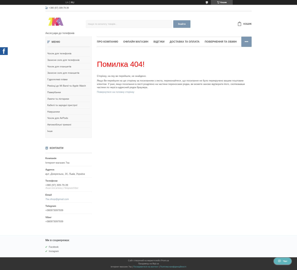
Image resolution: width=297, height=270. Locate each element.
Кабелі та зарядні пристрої (62, 105)
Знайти (182, 24)
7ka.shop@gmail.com (57, 199)
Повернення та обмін (221, 41)
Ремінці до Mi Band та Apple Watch (66, 85)
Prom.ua (165, 260)
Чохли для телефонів (59, 53)
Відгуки (158, 41)
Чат (285, 261)
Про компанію (107, 41)
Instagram (54, 251)
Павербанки (54, 92)
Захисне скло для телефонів (63, 60)
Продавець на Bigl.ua (148, 263)
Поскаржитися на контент (145, 267)
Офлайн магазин (135, 41)
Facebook (54, 247)
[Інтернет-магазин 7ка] (65, 21)
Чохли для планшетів (59, 66)
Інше (50, 131)
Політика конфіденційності (173, 267)
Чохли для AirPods (57, 118)
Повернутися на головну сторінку (115, 92)
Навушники (53, 111)
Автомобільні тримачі (59, 124)
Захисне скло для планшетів (63, 72)
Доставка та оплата (185, 41)
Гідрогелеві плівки (57, 79)
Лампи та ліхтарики (58, 98)
